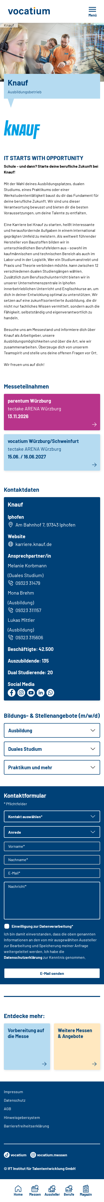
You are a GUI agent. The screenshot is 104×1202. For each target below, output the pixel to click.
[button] (52, 730)
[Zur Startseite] (39, 11)
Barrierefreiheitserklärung (26, 1126)
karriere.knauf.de (33, 544)
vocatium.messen (52, 1154)
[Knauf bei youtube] (31, 693)
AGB (7, 1108)
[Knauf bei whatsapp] (50, 693)
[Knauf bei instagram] (21, 693)
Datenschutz (14, 1100)
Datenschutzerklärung (23, 957)
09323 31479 (27, 583)
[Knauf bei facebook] (11, 693)
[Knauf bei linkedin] (41, 693)
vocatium (18, 1154)
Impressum (13, 1091)
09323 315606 (29, 637)
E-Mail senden (52, 973)
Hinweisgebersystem (22, 1117)
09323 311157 (28, 610)
